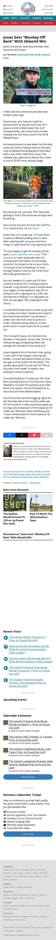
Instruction (25, 23)
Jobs (41, 906)
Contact (9, 6)
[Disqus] (28, 582)
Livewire (13, 879)
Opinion (28, 873)
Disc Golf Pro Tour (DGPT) (22, 472)
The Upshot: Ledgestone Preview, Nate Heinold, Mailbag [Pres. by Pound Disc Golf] (31, 764)
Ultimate (9, 13)
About (5, 906)
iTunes (18, 920)
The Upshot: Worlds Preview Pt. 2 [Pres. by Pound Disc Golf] (27, 638)
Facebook (7, 916)
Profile (14, 876)
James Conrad (20, 483)
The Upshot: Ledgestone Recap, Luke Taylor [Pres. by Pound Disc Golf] (30, 750)
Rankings (48, 18)
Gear (32, 870)
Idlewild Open (26, 477)
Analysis (14, 23)
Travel (45, 876)
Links (15, 873)
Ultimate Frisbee (10, 909)
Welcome (7, 895)
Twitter (16, 916)
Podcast (43, 873)
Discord (9, 9)
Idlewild (15, 477)
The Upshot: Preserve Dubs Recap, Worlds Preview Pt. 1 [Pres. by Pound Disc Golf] (29, 671)
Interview (7, 873)
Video (5, 879)
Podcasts (37, 23)
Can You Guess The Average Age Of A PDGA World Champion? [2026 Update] (30, 660)
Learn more (28, 834)
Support (15, 898)
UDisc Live (44, 477)
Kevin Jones (35, 483)
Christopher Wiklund (27, 55)
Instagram (25, 916)
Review (38, 876)
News (5, 23)
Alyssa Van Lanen (25, 206)
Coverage (45, 55)
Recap (6, 58)
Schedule (36, 18)
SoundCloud (8, 920)
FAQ (22, 898)
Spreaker (43, 916)
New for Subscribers (21, 895)
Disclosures (32, 906)
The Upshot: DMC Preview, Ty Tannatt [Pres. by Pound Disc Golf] (30, 738)
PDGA (6, 18)
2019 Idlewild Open (17, 474)
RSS (24, 920)
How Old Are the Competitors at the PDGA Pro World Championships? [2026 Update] (29, 649)
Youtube (34, 916)
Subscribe (46, 9)
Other (36, 873)
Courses (15, 870)
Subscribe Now (28, 776)
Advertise (14, 906)
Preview (6, 876)
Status (47, 906)
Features (6, 870)
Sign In (47, 6)
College (19, 887)
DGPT (14, 18)
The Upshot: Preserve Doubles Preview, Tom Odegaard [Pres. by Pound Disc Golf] (27, 683)
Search (47, 13)
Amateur (28, 887)
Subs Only (48, 23)
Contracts (25, 18)
